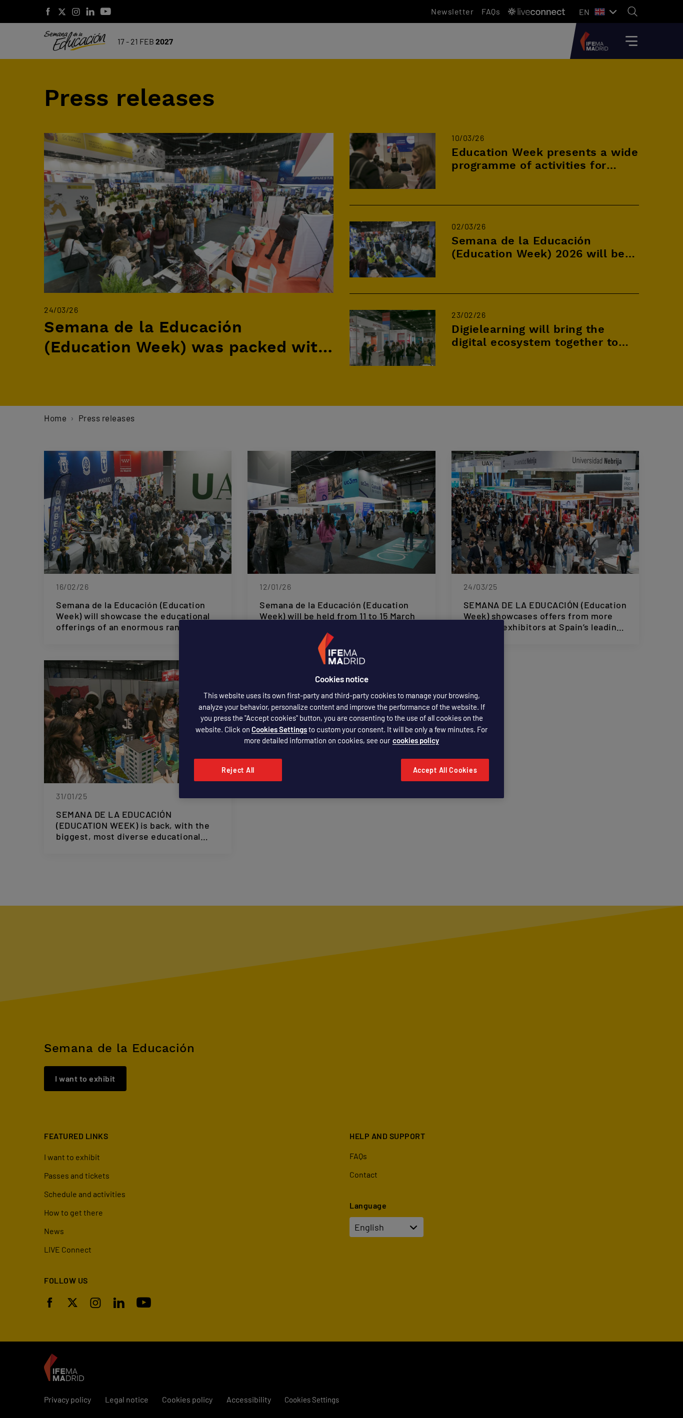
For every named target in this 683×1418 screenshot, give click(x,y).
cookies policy (415, 740)
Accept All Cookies (445, 770)
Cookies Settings (279, 729)
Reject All (238, 770)
